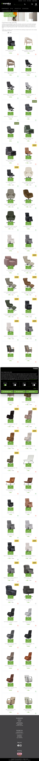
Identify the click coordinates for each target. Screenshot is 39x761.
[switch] (14, 385)
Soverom (25, 8)
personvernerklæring (33, 379)
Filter (11, 32)
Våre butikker (29, 0)
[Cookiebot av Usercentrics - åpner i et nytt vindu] (34, 368)
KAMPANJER (5, 8)
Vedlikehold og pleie (19, 722)
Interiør (15, 11)
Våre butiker (19, 720)
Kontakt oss (19, 719)
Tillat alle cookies (32, 391)
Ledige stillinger (34, 0)
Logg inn (36, 5)
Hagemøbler (6, 11)
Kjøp (10, 46)
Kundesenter (20, 0)
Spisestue (18, 8)
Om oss (24, 0)
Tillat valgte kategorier (19, 391)
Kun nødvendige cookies (7, 391)
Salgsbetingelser (19, 724)
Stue (11, 8)
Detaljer (34, 388)
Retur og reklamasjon (19, 723)
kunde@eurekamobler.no (19, 732)
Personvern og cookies (19, 725)
